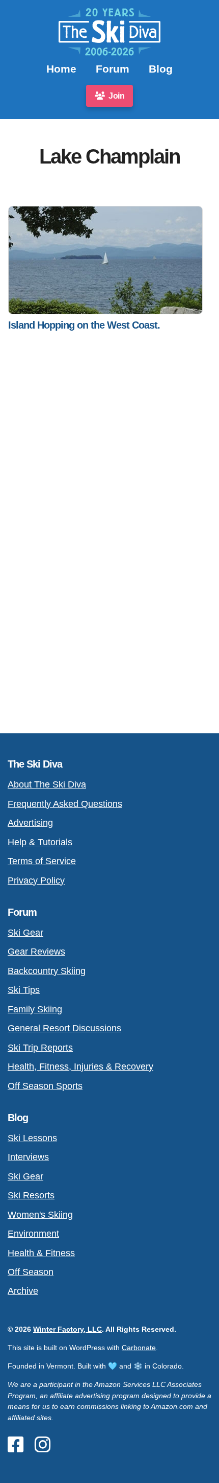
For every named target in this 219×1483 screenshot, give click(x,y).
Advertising (30, 822)
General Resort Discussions (64, 1028)
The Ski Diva (35, 764)
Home (61, 69)
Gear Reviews (36, 951)
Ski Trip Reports (40, 1047)
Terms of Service (42, 860)
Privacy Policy (36, 880)
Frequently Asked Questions (65, 803)
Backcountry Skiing (47, 970)
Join (116, 95)
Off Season (30, 1271)
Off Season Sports (45, 1085)
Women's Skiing (40, 1214)
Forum (112, 69)
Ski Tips (24, 989)
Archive (23, 1290)
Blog (161, 69)
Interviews (28, 1156)
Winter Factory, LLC (67, 1329)
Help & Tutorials (40, 842)
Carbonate (139, 1347)
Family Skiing (35, 1009)
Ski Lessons (32, 1137)
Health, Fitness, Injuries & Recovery (80, 1066)
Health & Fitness (41, 1252)
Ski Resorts (31, 1195)
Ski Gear (25, 932)
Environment (33, 1233)
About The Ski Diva (47, 784)
